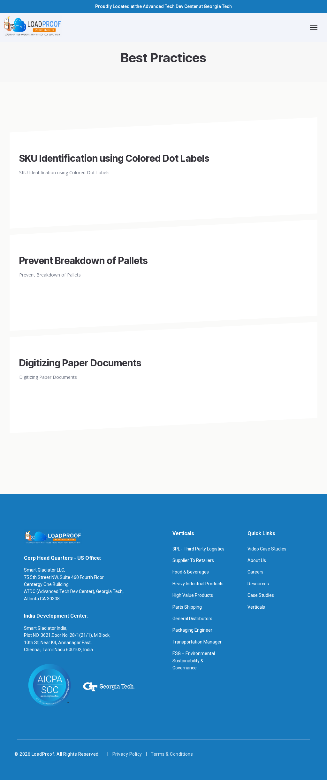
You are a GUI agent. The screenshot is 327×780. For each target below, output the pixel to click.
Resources (258, 583)
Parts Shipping (187, 607)
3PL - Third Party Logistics (198, 548)
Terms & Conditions (172, 754)
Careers (255, 571)
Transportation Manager (197, 641)
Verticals (256, 607)
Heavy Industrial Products (198, 583)
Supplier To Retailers (193, 560)
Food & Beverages (190, 571)
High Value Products (192, 595)
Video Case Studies (266, 548)
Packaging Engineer (192, 630)
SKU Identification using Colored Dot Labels (114, 158)
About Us (256, 560)
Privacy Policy (127, 754)
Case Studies (260, 595)
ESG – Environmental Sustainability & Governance (193, 660)
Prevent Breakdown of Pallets (83, 260)
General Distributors (192, 618)
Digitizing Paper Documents (80, 363)
